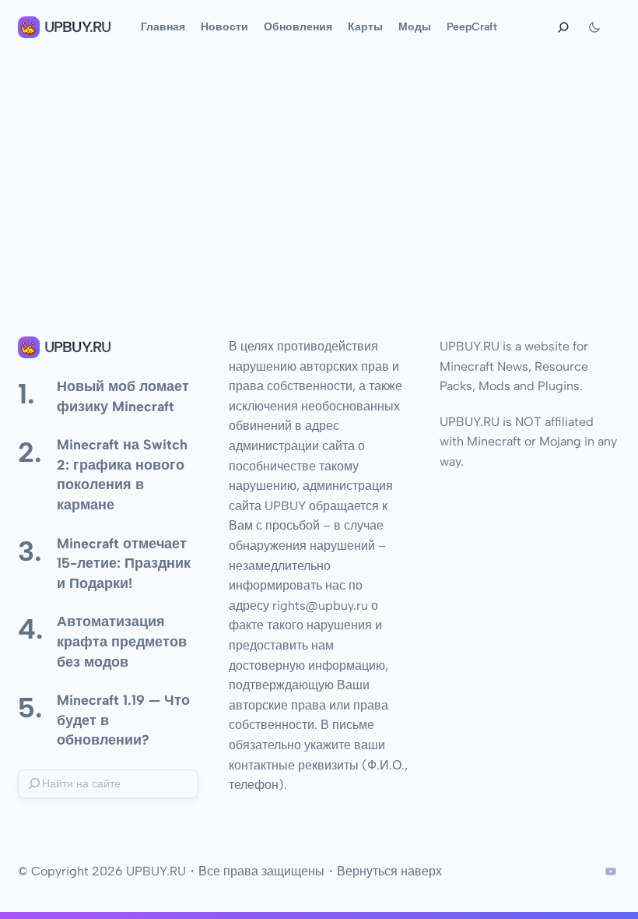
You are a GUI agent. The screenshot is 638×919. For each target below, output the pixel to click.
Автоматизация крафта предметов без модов (122, 641)
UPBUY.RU (77, 27)
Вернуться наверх (389, 871)
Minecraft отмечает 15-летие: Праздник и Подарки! (124, 563)
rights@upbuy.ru (320, 605)
